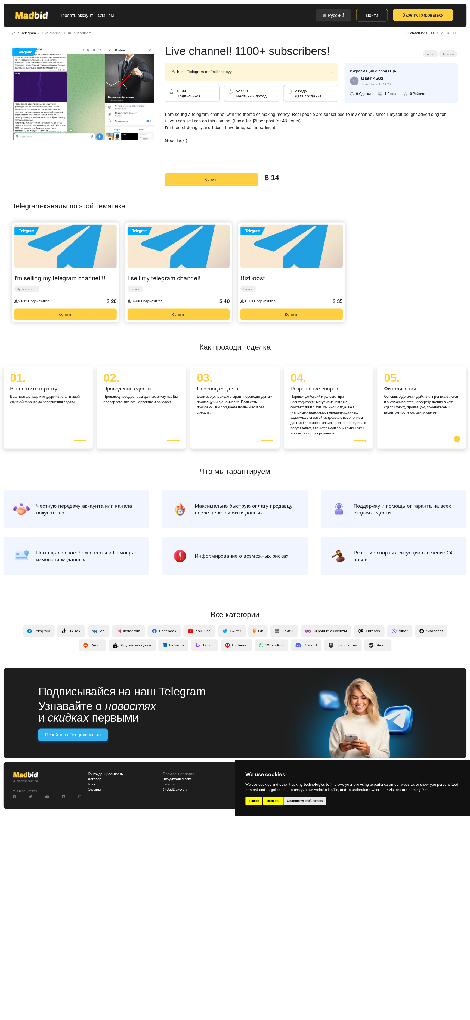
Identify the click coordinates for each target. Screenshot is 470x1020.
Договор (94, 779)
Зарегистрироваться (423, 15)
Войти (372, 15)
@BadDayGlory (175, 789)
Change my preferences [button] (305, 801)
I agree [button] (254, 801)
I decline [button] (273, 801)
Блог (91, 784)
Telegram (28, 33)
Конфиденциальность (105, 774)
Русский (336, 15)
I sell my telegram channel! (163, 277)
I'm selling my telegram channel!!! (59, 277)
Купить (211, 179)
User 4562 (372, 78)
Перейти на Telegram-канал (73, 734)
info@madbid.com (177, 779)
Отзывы (106, 15)
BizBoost (252, 277)
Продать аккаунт (76, 15)
